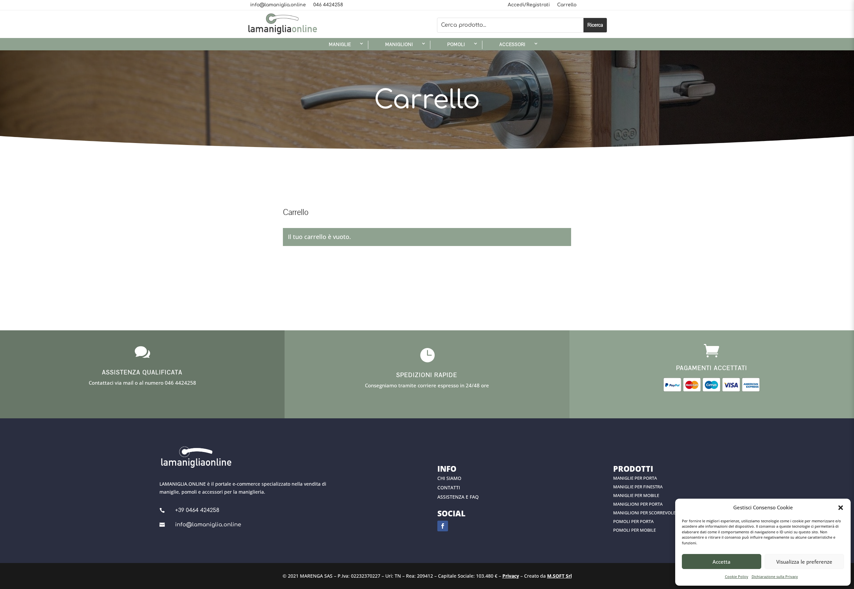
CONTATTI (448, 487)
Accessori (512, 45)
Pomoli (456, 45)
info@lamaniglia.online (278, 5)
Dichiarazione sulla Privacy (775, 576)
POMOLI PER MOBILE (634, 530)
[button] (840, 507)
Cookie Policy (736, 576)
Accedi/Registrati (529, 5)
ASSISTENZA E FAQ (458, 497)
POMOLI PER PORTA (633, 521)
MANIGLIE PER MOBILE (636, 495)
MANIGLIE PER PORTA (635, 478)
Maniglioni (399, 45)
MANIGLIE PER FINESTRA (638, 487)
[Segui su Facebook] (442, 526)
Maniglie (340, 45)
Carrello (566, 5)
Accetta (722, 561)
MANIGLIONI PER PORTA (638, 504)
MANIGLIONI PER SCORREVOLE (644, 513)
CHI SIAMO (449, 478)
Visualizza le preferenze (804, 561)
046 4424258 (328, 5)
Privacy (510, 576)
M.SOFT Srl (559, 576)
